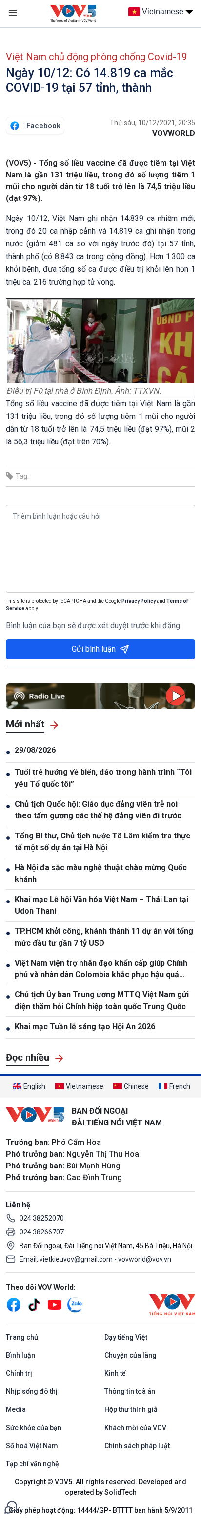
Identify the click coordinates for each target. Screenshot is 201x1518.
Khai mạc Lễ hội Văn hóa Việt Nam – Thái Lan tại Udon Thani (101, 905)
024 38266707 (42, 1232)
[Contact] (11, 1506)
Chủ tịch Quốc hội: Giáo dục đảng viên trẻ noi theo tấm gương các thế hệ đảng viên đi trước (98, 809)
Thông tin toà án (129, 1391)
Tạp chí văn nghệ (32, 1464)
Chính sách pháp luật (137, 1446)
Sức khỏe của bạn (33, 1427)
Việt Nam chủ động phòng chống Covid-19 (96, 57)
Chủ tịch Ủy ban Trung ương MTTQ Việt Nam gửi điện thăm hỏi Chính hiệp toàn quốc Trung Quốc (102, 1000)
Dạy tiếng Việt (125, 1337)
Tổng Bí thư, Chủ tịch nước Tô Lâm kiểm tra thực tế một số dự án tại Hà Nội (102, 841)
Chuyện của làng (130, 1355)
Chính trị (19, 1373)
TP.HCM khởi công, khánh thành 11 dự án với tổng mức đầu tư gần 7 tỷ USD (104, 936)
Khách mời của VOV (135, 1427)
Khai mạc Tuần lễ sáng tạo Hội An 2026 (85, 1026)
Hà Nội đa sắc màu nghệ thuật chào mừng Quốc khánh (101, 873)
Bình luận (20, 1355)
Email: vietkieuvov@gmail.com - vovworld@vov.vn (95, 1259)
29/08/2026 (35, 750)
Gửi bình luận (94, 649)
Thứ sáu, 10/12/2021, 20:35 (152, 123)
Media (16, 1409)
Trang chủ (22, 1337)
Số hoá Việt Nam (32, 1446)
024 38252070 (42, 1218)
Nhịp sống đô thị (32, 1391)
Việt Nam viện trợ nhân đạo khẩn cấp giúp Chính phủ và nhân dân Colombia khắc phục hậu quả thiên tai (101, 969)
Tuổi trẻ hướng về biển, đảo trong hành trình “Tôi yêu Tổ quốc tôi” (103, 778)
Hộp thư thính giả (131, 1409)
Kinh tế (115, 1373)
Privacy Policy (138, 601)
